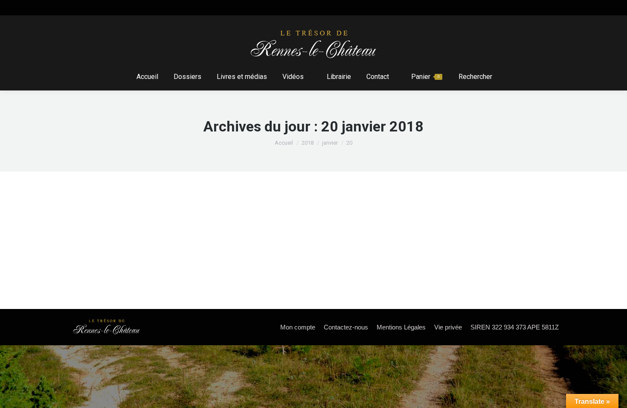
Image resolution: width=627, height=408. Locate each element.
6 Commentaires (255, 231)
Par (153, 231)
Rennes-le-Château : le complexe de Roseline (167, 216)
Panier (425, 77)
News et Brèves (101, 231)
